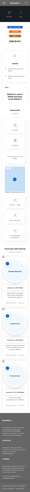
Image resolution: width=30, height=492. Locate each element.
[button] (15, 88)
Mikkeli (15, 36)
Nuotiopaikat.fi (15, 3)
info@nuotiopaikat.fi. (8, 453)
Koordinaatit (15, 145)
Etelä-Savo (15, 31)
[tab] (15, 88)
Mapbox (8, 192)
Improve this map (21, 192)
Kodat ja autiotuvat (15, 27)
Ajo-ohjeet (15, 130)
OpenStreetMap (14, 192)
